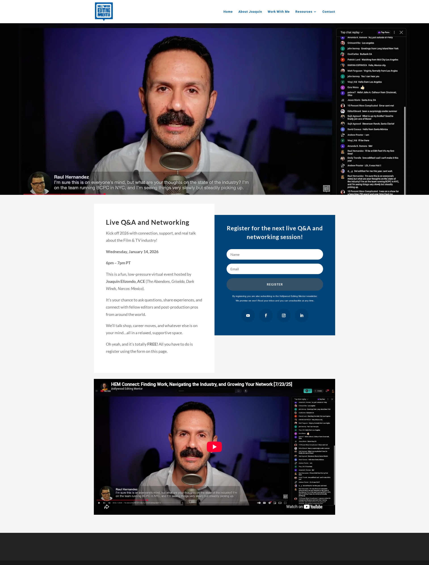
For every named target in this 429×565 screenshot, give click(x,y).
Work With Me (279, 11)
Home (228, 11)
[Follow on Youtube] (248, 315)
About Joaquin (250, 11)
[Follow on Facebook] (266, 315)
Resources (303, 11)
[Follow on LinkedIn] (302, 315)
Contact (328, 11)
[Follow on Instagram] (284, 315)
